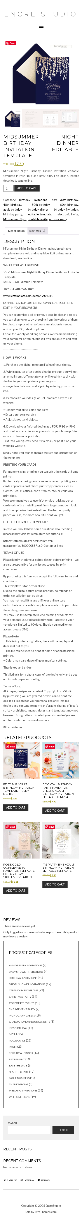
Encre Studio (41, 14)
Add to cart (27, 188)
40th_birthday (12, 204)
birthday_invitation (66, 209)
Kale (27, 1212)
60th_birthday (69, 204)
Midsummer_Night (14, 219)
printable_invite (37, 219)
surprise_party (58, 219)
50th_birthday (41, 204)
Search (12, 1123)
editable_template (39, 214)
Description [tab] (16, 230)
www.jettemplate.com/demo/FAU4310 (28, 296)
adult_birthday (12, 209)
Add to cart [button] (16, 807)
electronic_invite (68, 214)
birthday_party (12, 214)
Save (12, 43)
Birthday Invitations (33, 200)
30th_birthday (69, 200)
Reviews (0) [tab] (37, 230)
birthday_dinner (38, 209)
